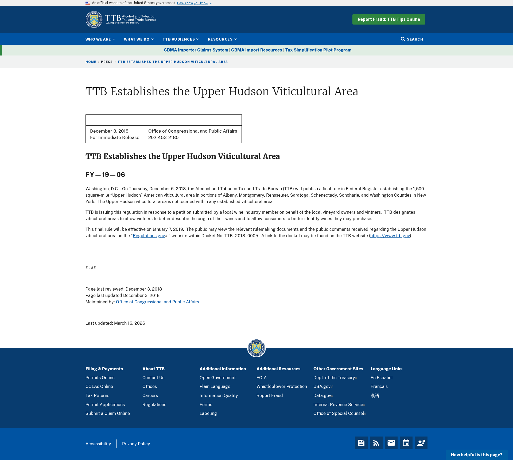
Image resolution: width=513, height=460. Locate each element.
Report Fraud (269, 395)
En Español (382, 377)
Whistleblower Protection (281, 386)
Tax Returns (97, 395)
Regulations (154, 404)
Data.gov (322, 395)
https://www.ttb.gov (390, 235)
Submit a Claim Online (108, 413)
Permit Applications (105, 404)
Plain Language (215, 386)
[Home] (121, 19)
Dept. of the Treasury (334, 377)
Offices (149, 386)
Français (379, 386)
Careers (150, 395)
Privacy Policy (136, 443)
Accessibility (98, 443)
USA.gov (322, 386)
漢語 (375, 395)
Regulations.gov (149, 235)
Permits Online (100, 377)
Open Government (218, 377)
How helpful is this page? (476, 455)
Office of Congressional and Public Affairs (157, 301)
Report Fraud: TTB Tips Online (389, 19)
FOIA (261, 377)
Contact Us (153, 377)
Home (91, 62)
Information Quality (219, 395)
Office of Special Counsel (338, 413)
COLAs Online (99, 386)
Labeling (208, 413)
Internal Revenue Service (338, 404)
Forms (206, 404)
